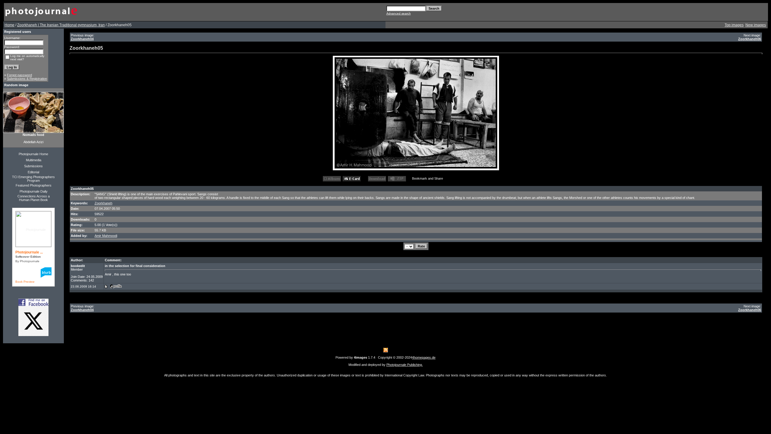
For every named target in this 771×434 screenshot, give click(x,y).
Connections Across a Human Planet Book (33, 198)
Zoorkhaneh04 (82, 39)
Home (9, 25)
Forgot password (19, 75)
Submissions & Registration (27, 78)
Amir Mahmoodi (106, 235)
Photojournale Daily (34, 191)
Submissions (33, 166)
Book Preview (24, 281)
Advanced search (398, 13)
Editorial (33, 172)
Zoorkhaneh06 (749, 39)
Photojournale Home (33, 154)
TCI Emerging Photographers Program (33, 178)
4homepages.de (423, 357)
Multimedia (33, 160)
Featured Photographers (34, 185)
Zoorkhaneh (103, 203)
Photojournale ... (29, 252)
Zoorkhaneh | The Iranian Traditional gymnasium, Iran (61, 25)
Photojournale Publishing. (404, 364)
